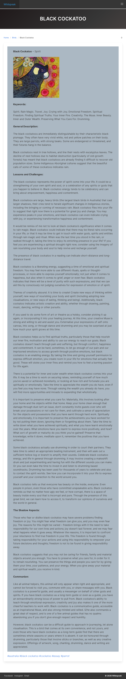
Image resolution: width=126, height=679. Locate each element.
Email (26, 676)
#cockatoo (45, 655)
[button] (122, 4)
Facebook (8, 676)
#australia (13, 655)
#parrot (65, 655)
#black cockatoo (29, 655)
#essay (56, 655)
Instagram (18, 676)
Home (6, 37)
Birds (14, 37)
